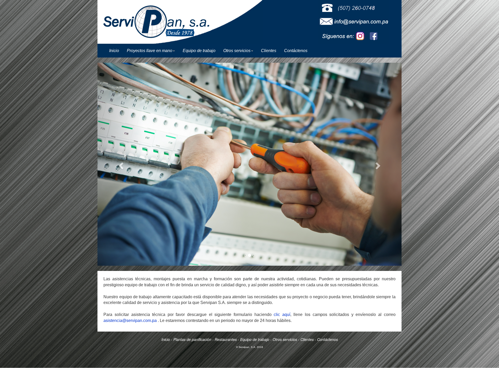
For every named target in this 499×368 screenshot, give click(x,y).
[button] (120, 164)
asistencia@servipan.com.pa (130, 320)
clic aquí (282, 314)
